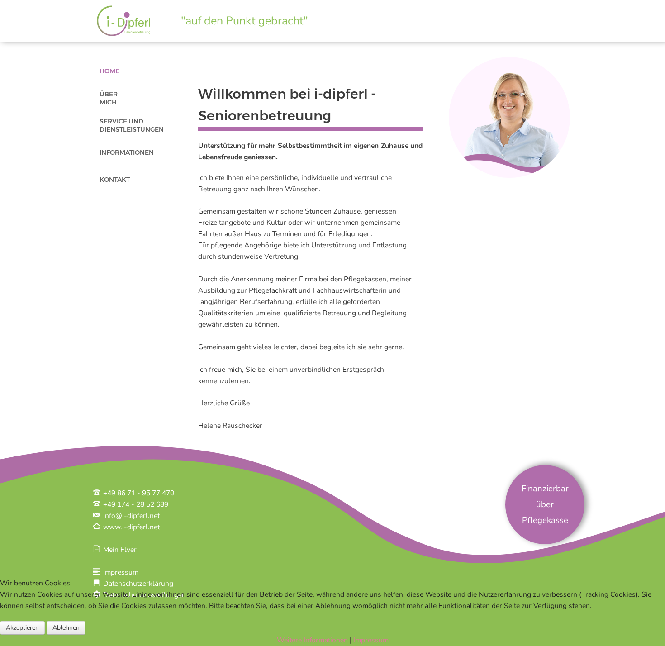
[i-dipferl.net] (122, 19)
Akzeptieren (22, 627)
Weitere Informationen (312, 640)
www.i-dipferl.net (130, 527)
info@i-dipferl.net (130, 516)
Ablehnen (66, 627)
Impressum (119, 572)
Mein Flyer (119, 550)
